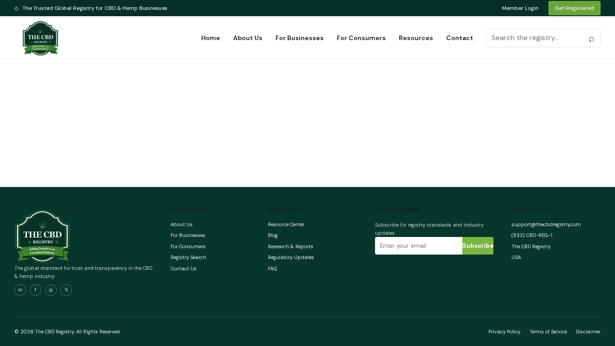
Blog (273, 235)
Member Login (520, 8)
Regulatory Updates (291, 257)
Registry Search (188, 257)
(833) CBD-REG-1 (531, 235)
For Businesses (300, 38)
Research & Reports (290, 246)
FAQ (272, 268)
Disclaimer (588, 331)
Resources (416, 38)
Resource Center (286, 224)
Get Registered (574, 8)
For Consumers (361, 38)
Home (210, 38)
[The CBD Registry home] (41, 37)
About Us (247, 38)
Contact (459, 38)
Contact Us (184, 268)
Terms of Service (548, 331)
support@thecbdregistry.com (546, 224)
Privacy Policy (504, 331)
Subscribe (477, 246)
